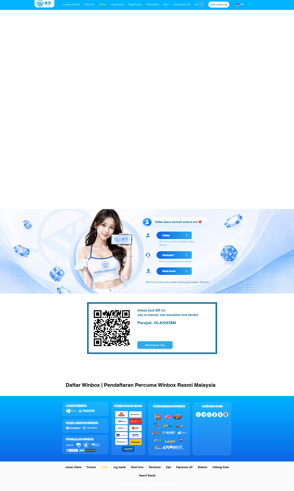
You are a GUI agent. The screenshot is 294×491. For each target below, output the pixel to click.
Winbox (146, 487)
